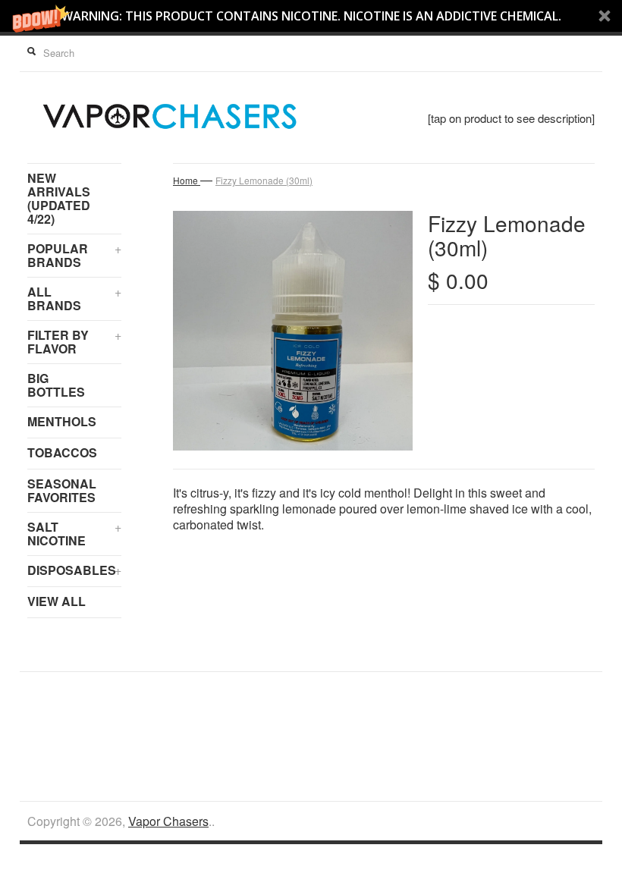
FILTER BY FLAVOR (74, 341)
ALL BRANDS (74, 298)
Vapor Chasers (168, 821)
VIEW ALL (56, 601)
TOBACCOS (62, 452)
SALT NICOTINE (74, 533)
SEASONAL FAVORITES (61, 490)
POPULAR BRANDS (74, 255)
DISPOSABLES (74, 570)
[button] (311, 16)
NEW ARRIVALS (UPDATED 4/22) (58, 198)
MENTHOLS (61, 421)
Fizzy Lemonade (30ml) (264, 180)
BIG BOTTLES (56, 384)
